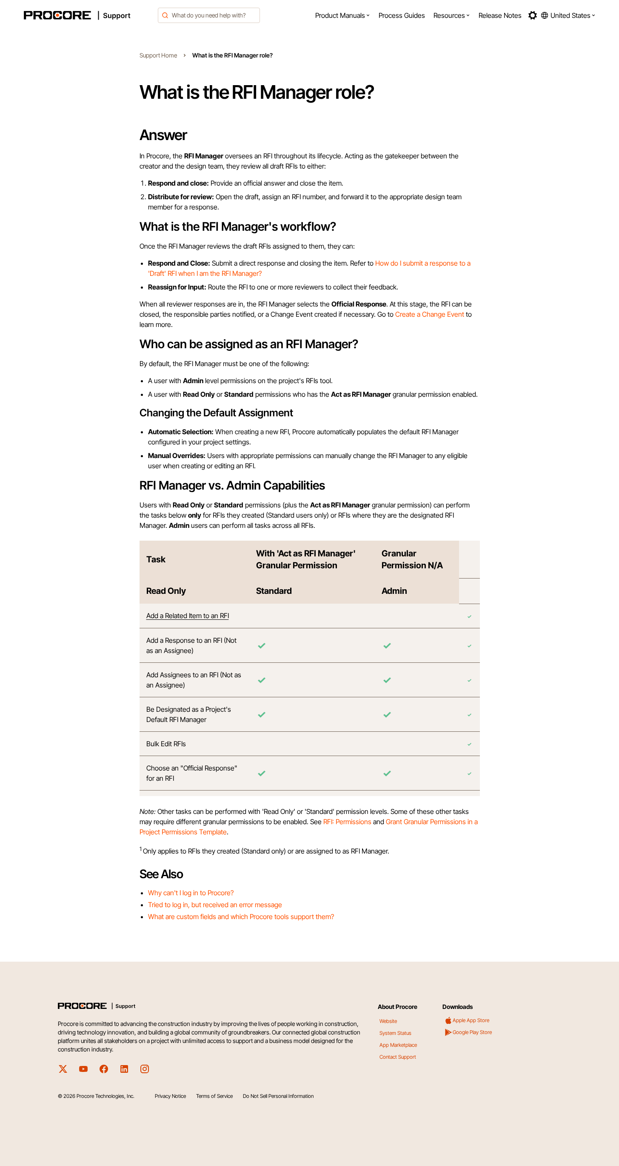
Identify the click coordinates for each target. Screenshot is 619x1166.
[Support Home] (88, 15)
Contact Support (397, 1057)
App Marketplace (398, 1045)
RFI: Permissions (347, 821)
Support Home (158, 55)
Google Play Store (472, 1032)
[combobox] (209, 15)
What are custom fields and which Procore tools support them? (241, 916)
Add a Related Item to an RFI (187, 615)
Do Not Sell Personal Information (278, 1096)
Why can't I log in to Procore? (191, 892)
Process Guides (402, 15)
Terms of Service (214, 1096)
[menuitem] (342, 15)
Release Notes (500, 15)
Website (388, 1021)
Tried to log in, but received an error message (215, 904)
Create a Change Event (429, 314)
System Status (395, 1033)
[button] (342, 15)
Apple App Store (471, 1020)
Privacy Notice (170, 1096)
